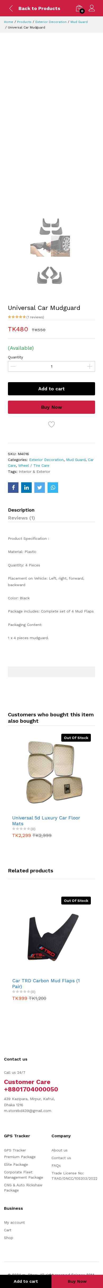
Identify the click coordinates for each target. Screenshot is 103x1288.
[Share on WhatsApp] (53, 487)
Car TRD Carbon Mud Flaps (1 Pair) (46, 983)
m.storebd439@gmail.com (27, 1111)
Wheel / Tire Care (33, 465)
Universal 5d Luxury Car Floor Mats (46, 820)
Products (24, 22)
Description (21, 510)
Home (8, 22)
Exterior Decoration (51, 22)
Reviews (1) (21, 518)
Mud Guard (79, 22)
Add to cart (51, 388)
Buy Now (51, 407)
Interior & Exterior (34, 471)
